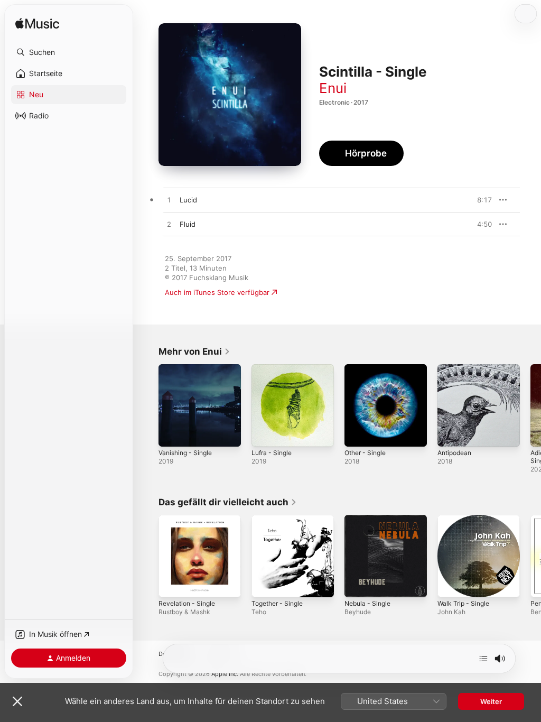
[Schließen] (17, 701)
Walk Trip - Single (463, 603)
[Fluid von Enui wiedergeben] (169, 224)
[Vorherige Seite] (148, 405)
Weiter (491, 701)
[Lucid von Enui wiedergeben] (169, 200)
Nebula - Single (367, 603)
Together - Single (277, 603)
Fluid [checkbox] (187, 224)
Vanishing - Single (185, 453)
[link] (194, 351)
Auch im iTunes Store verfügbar (217, 292)
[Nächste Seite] (530, 405)
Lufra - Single (271, 453)
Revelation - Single (186, 603)
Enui (333, 88)
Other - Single (365, 453)
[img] (37, 24)
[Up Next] (483, 658)
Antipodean (454, 453)
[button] (69, 52)
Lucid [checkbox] (188, 200)
